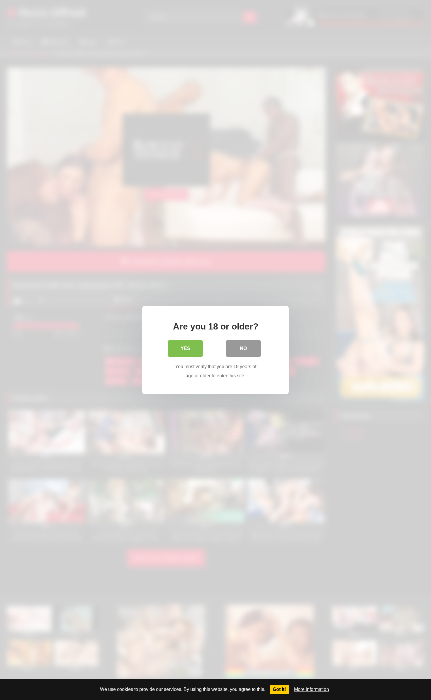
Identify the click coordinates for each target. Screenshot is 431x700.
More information (311, 689)
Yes (185, 348)
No (243, 348)
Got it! (279, 689)
